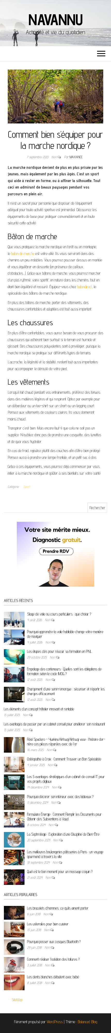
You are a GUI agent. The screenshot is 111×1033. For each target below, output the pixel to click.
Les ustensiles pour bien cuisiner (48, 924)
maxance (76, 157)
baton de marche (22, 253)
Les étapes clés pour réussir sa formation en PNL (59, 651)
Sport (26, 486)
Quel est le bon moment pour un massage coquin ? (59, 871)
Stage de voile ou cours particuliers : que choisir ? (59, 614)
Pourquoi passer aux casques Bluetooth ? (54, 941)
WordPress (55, 1021)
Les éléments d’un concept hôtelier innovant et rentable (39, 709)
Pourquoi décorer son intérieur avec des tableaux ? (60, 796)
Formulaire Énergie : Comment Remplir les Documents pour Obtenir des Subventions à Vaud (64, 816)
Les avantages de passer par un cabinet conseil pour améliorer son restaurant (54, 724)
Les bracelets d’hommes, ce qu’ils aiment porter (58, 908)
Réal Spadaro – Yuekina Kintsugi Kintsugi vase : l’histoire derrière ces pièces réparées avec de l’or (66, 741)
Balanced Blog (87, 1021)
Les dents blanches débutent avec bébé (53, 977)
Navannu (55, 19)
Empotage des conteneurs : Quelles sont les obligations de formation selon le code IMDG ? (64, 671)
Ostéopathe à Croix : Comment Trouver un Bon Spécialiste (64, 759)
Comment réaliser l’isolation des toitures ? (53, 959)
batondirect (84, 286)
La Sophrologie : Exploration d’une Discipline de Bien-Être (63, 834)
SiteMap (17, 999)
